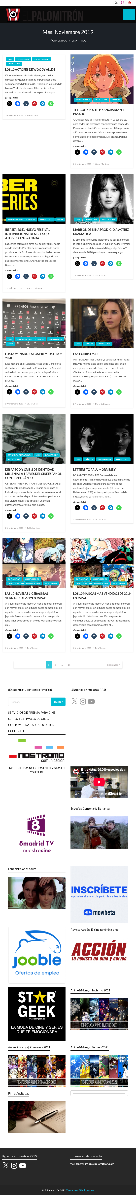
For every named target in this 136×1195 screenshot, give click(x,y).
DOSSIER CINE (23, 59)
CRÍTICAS (89, 344)
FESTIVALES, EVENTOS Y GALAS (21, 219)
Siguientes (112, 664)
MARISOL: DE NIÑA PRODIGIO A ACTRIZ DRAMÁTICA (101, 232)
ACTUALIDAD (14, 579)
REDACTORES (14, 63)
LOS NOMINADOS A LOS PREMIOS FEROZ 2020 (34, 356)
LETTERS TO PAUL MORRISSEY (94, 469)
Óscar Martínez (102, 164)
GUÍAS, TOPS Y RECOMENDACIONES (24, 583)
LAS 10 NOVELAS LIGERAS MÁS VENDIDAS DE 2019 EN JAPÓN (26, 596)
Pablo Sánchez (33, 528)
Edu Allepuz (32, 648)
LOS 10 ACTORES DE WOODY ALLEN (30, 69)
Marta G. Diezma (34, 288)
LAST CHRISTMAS (85, 354)
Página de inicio (58, 41)
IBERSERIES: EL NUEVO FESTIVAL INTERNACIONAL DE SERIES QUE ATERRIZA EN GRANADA (27, 234)
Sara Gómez (32, 115)
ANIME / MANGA (83, 99)
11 (69, 664)
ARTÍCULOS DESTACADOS (20, 455)
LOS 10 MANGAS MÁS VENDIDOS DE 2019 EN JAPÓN (102, 596)
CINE (10, 59)
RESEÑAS (116, 99)
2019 (74, 41)
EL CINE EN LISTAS (41, 59)
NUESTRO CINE (108, 219)
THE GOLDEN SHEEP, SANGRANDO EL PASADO (98, 112)
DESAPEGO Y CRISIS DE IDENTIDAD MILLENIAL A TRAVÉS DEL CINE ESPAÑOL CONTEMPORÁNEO (33, 474)
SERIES (60, 219)
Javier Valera (100, 275)
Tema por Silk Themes (80, 1190)
